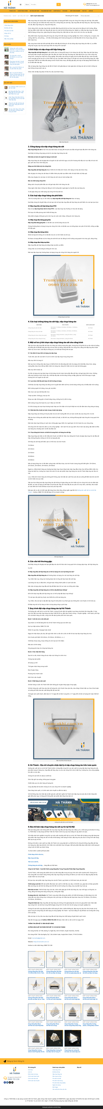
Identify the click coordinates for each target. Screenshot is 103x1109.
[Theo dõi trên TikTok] (10, 1082)
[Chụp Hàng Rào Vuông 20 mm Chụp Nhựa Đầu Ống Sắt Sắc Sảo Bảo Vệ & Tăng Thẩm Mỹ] (72, 1012)
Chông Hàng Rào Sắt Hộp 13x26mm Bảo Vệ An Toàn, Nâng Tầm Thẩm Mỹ (36, 972)
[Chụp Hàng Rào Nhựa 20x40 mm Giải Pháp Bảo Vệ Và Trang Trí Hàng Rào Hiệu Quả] (72, 985)
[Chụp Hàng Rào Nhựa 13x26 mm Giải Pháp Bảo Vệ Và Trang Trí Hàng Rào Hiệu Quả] (54, 985)
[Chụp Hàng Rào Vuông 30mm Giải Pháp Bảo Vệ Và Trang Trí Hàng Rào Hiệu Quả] (36, 1038)
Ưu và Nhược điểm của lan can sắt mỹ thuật (17, 87)
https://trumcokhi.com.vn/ (41, 941)
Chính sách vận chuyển (34, 1080)
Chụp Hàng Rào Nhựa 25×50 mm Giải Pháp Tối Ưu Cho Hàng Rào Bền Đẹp (91, 998)
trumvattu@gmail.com (38, 938)
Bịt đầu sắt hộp (34, 11)
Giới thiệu (30, 1069)
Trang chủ (12, 11)
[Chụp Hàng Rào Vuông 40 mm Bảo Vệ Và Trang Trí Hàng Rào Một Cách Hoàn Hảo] (54, 1038)
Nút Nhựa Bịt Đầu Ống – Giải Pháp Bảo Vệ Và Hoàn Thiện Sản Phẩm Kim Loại (16, 93)
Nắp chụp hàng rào (57, 1074)
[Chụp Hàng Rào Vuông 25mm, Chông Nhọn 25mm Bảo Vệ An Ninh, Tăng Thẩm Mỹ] (91, 1012)
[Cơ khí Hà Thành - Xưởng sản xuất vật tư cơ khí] (11, 4)
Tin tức (84, 11)
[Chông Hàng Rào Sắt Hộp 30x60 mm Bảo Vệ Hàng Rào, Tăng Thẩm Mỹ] (91, 959)
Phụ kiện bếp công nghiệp (59, 1082)
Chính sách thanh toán (33, 1076)
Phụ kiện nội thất (46, 11)
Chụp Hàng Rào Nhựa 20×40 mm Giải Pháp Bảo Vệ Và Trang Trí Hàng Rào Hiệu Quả (72, 998)
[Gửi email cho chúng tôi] (12, 1082)
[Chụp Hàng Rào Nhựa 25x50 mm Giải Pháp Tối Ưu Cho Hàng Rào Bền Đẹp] (91, 985)
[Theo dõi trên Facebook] (5, 1082)
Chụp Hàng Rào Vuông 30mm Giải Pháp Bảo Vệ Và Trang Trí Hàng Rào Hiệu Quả (36, 1051)
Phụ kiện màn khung (58, 1080)
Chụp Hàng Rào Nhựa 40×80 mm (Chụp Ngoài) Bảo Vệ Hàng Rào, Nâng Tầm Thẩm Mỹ (53, 1024)
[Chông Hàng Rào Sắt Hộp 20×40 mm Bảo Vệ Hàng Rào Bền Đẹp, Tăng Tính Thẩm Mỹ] (54, 959)
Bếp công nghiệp (75, 11)
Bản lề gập (55, 1087)
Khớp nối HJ (57, 11)
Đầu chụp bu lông (57, 1076)
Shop (14, 16)
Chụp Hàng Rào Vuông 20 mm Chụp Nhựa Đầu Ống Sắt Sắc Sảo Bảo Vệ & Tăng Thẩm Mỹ (72, 1024)
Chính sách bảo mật (33, 1078)
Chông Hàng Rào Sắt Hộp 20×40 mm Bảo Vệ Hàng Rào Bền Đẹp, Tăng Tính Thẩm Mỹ (53, 972)
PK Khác (65, 11)
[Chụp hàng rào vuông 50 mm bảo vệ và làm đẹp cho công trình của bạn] (72, 1038)
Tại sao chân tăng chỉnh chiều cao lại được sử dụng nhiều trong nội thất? (16, 110)
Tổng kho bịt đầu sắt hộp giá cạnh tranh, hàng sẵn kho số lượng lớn (16, 104)
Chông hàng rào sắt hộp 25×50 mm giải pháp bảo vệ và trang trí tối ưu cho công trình (72, 972)
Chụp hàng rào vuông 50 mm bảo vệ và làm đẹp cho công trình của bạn (72, 1051)
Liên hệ (91, 11)
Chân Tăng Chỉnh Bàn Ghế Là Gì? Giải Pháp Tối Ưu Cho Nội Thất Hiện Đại (16, 98)
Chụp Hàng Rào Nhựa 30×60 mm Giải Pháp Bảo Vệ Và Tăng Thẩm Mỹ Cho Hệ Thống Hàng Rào (35, 1024)
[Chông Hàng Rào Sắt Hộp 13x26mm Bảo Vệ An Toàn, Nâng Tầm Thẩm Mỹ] (36, 959)
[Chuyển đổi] (24, 36)
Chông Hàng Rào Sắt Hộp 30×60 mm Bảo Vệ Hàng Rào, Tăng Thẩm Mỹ (90, 972)
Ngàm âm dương (57, 1085)
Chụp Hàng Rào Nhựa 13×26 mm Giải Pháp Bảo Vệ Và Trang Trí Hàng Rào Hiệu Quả (53, 998)
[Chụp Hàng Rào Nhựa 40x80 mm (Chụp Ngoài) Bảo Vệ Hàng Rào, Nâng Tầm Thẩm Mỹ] (54, 1012)
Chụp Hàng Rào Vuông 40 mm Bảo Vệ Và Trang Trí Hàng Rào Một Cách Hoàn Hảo (54, 1051)
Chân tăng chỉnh (23, 11)
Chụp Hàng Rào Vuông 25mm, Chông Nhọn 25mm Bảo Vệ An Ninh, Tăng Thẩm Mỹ (91, 1024)
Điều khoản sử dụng (33, 1074)
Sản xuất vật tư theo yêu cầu (59, 1089)
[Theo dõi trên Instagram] (7, 1082)
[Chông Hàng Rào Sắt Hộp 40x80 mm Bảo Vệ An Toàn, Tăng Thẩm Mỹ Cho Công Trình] (36, 985)
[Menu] (21, 4)
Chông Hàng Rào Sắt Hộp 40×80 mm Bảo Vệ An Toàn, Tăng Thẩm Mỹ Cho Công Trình (36, 998)
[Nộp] (59, 4)
